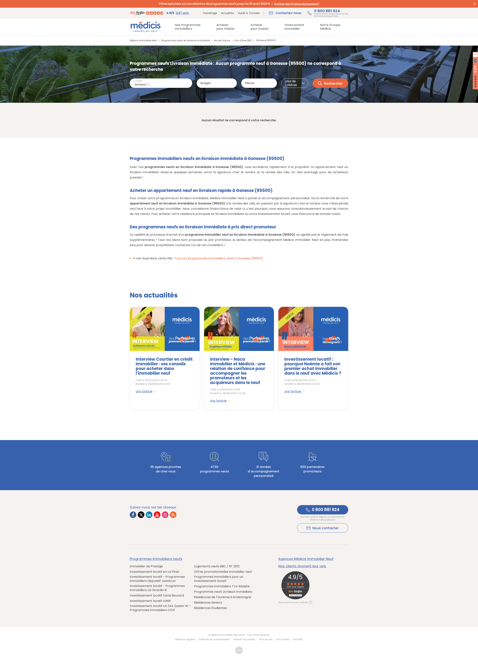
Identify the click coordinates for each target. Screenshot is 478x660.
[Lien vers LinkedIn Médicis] (149, 514)
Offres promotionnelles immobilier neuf (223, 572)
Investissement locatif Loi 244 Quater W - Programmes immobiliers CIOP (160, 608)
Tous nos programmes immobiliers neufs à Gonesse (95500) (218, 258)
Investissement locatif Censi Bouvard (157, 595)
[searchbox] (152, 84)
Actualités (227, 13)
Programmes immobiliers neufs (156, 559)
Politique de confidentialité (214, 639)
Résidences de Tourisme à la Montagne (222, 597)
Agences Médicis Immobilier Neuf (305, 559)
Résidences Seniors (208, 603)
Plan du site (265, 639)
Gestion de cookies (244, 639)
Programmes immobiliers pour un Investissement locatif (218, 579)
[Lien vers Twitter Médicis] (141, 514)
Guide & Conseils (249, 13)
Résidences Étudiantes (210, 608)
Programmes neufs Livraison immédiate (223, 592)
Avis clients (283, 639)
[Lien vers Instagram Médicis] (165, 514)
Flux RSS (298, 639)
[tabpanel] (165, 358)
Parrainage (210, 13)
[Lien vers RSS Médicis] (173, 514)
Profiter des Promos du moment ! (296, 4)
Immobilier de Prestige (146, 566)
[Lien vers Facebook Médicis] (133, 514)
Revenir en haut (239, 650)
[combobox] (161, 83)
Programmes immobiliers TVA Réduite (222, 586)
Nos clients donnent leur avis (302, 566)
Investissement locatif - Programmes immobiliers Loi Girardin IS (157, 588)
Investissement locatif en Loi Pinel (154, 572)
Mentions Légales (185, 639)
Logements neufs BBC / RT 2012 (217, 566)
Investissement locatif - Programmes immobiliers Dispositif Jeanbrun (157, 579)
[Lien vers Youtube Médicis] (157, 514)
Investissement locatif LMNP (150, 601)
